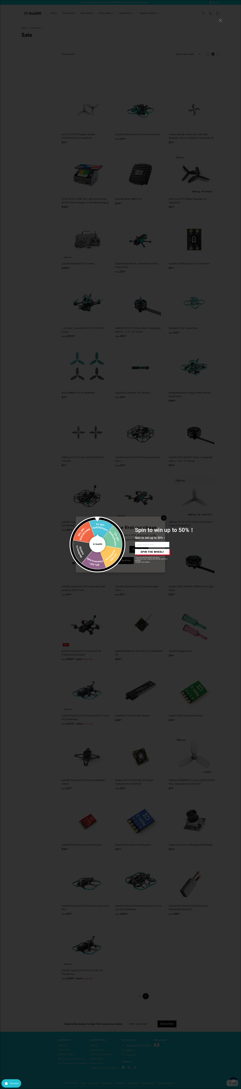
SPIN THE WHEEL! (152, 551)
